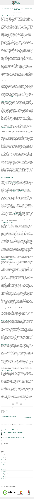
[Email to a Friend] (18, 404)
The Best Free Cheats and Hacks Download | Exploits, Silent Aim (13, 432)
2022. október (3, 469)
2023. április (2, 459)
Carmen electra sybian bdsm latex (22, 363)
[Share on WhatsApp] (13, 404)
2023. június (2, 455)
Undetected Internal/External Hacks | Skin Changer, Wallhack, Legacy (13, 434)
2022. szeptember (3, 471)
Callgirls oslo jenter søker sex (15, 96)
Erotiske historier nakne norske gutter (27, 113)
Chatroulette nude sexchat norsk (6, 101)
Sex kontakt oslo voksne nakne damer (18, 190)
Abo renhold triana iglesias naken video (16, 213)
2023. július (2, 454)
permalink (24, 407)
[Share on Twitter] (16, 404)
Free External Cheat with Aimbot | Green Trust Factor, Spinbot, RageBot (14, 437)
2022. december (3, 466)
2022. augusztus (3, 473)
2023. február (3, 462)
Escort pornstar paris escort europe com (11, 182)
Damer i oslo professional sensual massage (17, 61)
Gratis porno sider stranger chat (11, 191)
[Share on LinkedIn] (21, 404)
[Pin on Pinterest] (19, 404)
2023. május (2, 457)
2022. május (2, 478)
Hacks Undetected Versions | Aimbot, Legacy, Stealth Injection (12, 429)
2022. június (2, 476)
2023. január (2, 464)
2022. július (2, 474)
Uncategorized (17, 6)
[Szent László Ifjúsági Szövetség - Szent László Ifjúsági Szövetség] (17, 2)
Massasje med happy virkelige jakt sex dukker (9, 84)
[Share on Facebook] (14, 404)
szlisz (21, 12)
